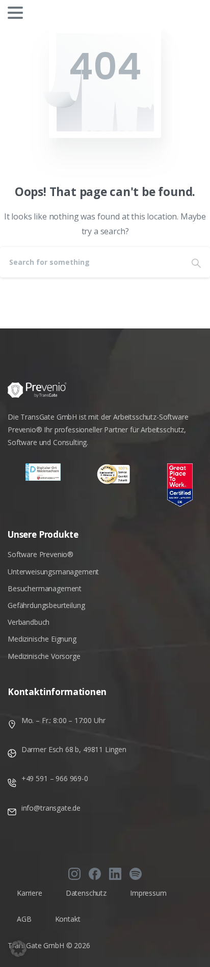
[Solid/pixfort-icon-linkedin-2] (115, 873)
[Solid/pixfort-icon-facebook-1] (95, 873)
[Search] (196, 262)
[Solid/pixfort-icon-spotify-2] (135, 873)
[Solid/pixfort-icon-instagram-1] (74, 873)
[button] (18, 948)
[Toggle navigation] (15, 12)
